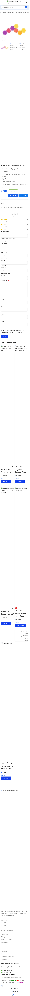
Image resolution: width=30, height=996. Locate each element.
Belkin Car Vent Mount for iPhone (6, 472)
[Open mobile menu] (2, 2)
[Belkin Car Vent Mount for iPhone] (7, 404)
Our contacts (4, 942)
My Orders (4, 951)
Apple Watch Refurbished (7, 930)
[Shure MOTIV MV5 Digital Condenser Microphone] (7, 701)
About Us (3, 954)
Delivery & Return (5, 945)
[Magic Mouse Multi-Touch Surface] (21, 547)
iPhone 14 (3, 925)
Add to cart (13, 195)
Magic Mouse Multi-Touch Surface (20, 616)
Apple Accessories (8, 12)
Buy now (24, 195)
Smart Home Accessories (22, 12)
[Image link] (14, 849)
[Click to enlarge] (3, 39)
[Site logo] (14, 2)
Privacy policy (4, 937)
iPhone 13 (3, 928)
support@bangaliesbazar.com (12, 977)
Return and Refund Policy (7, 956)
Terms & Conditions (6, 939)
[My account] (26, 2)
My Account (4, 959)
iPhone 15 (3, 922)
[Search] (26, 7)
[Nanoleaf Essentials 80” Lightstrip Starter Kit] (7, 547)
